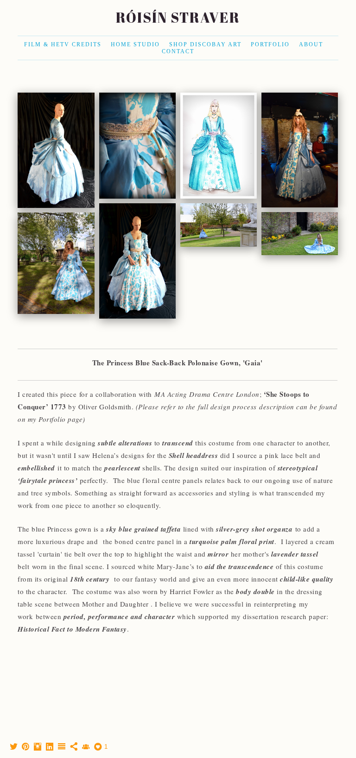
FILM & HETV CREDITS (63, 44)
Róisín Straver (178, 17)
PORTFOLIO (270, 44)
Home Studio (135, 44)
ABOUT (311, 44)
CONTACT (178, 51)
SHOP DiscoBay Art (205, 44)
